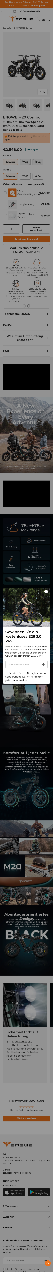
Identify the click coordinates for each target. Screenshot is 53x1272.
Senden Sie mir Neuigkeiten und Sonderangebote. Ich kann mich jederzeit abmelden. (26, 677)
